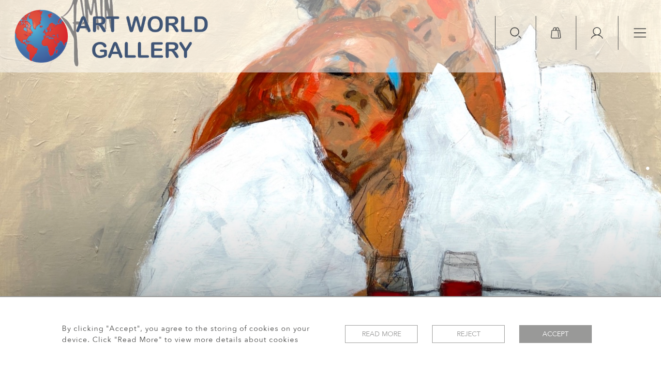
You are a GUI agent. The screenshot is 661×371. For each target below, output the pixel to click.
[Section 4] (647, 194)
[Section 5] (647, 203)
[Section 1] (647, 168)
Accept (555, 334)
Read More (381, 334)
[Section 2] (647, 177)
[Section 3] (647, 185)
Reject (469, 334)
